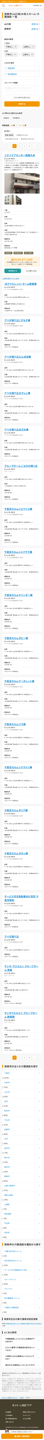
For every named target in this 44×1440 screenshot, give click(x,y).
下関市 (7, 1073)
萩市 (6, 1101)
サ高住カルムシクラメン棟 (18, 767)
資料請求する (12, 271)
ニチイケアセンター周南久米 (19, 155)
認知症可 (11, 68)
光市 (6, 1138)
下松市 (7, 1120)
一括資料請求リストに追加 (10, 278)
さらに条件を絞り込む (22, 97)
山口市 (7, 1092)
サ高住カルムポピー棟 (16, 638)
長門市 (7, 1148)
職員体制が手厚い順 (27, 139)
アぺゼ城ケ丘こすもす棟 (17, 320)
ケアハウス (8, 1288)
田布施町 (7, 1214)
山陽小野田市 (9, 1185)
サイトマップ (26, 1415)
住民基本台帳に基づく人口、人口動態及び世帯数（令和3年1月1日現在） (23, 1323)
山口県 (21, 1397)
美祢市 (7, 1167)
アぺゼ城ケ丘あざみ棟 (16, 429)
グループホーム (10, 1279)
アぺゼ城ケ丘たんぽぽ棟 (17, 356)
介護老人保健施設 (11, 1307)
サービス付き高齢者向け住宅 (15, 1270)
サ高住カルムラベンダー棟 (18, 595)
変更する (35, 24)
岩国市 (7, 1129)
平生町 (7, 1223)
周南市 (7, 1176)
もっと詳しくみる (31, 271)
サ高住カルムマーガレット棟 (19, 681)
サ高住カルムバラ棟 (15, 724)
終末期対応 (12, 74)
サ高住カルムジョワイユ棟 (18, 508)
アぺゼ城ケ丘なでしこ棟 (17, 393)
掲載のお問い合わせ (29, 1412)
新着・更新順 (9, 135)
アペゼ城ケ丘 (11, 936)
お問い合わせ (9, 1422)
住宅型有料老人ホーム (13, 1260)
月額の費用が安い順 (11, 139)
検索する (22, 104)
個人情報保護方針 (11, 1419)
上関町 (7, 1204)
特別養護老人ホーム (12, 1298)
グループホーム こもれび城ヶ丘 (21, 465)
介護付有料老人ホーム (13, 1251)
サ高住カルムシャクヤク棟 (18, 552)
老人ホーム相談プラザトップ (9, 1397)
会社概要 (8, 1412)
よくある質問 (27, 1419)
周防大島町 (8, 1195)
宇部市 (7, 1082)
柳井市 (7, 1157)
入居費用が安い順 (22, 135)
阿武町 (7, 1232)
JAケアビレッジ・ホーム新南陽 (20, 283)
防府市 (7, 1110)
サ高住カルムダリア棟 (16, 810)
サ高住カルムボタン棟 (16, 853)
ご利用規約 (8, 1415)
